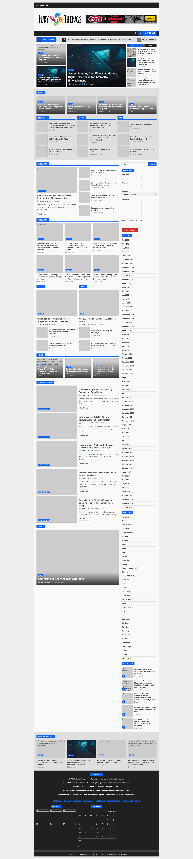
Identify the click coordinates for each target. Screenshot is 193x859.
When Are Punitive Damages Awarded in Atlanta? (99, 303)
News (124, 603)
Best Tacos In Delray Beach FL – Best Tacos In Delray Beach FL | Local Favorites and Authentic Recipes (78, 232)
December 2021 (128, 456)
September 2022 (128, 421)
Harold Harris (44, 201)
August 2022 (126, 425)
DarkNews (112, 854)
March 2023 (126, 397)
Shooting (125, 627)
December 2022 (128, 409)
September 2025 (128, 279)
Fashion (41, 313)
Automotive (42, 191)
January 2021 (127, 495)
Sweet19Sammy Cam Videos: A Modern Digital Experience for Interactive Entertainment (68, 39)
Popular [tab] (149, 45)
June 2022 (125, 433)
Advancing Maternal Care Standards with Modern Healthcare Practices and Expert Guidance (131, 82)
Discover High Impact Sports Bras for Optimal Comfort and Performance (42, 332)
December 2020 (128, 499)
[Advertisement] (121, 19)
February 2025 (127, 307)
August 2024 (126, 330)
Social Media (126, 635)
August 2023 (126, 378)
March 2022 (126, 444)
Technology (126, 647)
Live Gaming (126, 596)
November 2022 (128, 413)
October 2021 (127, 464)
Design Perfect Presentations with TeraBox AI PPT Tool (42, 139)
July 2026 (125, 240)
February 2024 (127, 354)
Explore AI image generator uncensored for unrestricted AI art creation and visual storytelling (42, 126)
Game (124, 548)
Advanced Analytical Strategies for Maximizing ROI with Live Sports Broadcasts (82, 126)
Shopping (125, 631)
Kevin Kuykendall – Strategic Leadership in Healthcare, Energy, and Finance (49, 264)
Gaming (41, 75)
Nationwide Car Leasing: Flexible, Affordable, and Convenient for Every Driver (111, 107)
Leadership (126, 592)
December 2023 (128, 362)
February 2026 (127, 260)
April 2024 (125, 346)
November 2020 (128, 503)
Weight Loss (126, 658)
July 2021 (125, 476)
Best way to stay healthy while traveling (84, 210)
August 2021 (126, 472)
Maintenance (127, 599)
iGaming (125, 572)
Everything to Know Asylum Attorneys (84, 332)
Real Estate (126, 619)
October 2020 (127, 507)
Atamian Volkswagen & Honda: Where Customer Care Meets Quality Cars (56, 180)
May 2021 (125, 484)
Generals (125, 560)
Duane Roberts (76, 84)
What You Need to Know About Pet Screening (123, 151)
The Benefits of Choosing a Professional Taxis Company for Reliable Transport (50, 107)
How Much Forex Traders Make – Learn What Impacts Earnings (133, 39)
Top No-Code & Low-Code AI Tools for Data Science (42, 151)
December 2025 (128, 268)
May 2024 (125, 342)
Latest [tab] (133, 45)
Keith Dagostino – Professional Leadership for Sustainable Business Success (106, 232)
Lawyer (83, 313)
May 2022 (125, 437)
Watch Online (150, 33)
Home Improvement (44, 409)
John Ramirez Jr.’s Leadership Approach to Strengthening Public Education (127, 711)
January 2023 (127, 405)
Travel (40, 102)
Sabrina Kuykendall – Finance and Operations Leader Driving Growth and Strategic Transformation (78, 264)
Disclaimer (77, 800)
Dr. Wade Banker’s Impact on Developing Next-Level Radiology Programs (131, 52)
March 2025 (126, 303)
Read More (42, 214)
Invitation (125, 580)
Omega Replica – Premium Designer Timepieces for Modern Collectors (56, 303)
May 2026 (125, 248)
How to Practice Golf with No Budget (82, 151)
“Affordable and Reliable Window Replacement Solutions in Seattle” (56, 426)
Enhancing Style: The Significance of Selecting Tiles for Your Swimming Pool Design (56, 509)
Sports (124, 639)
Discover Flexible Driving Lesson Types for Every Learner (84, 185)
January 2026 (127, 264)
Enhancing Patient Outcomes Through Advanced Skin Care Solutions (49, 371)
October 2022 (127, 417)
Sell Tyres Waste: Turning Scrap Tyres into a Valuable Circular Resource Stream (106, 264)
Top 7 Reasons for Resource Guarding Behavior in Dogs (123, 139)
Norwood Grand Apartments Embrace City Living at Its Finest (141, 108)
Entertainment (127, 533)
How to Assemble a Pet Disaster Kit (123, 126)
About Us (67, 800)
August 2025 (126, 283)
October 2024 (127, 323)
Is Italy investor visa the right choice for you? (79, 108)
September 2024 (128, 326)
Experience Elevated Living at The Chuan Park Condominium (56, 482)
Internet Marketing (129, 576)
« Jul (78, 846)
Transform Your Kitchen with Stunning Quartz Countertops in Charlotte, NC (56, 454)
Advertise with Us (113, 800)
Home (137, 800)
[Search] (135, 33)
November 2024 (128, 319)
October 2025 (127, 275)
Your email (126, 183)
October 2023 (127, 370)
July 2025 (125, 287)
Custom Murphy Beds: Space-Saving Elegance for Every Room (56, 399)
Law (123, 584)
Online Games (127, 607)
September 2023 (128, 374)
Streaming (126, 643)
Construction (127, 525)
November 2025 (128, 271)
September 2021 (128, 468)
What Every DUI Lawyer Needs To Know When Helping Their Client (84, 345)
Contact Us (57, 800)
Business (41, 239)
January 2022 (127, 452)
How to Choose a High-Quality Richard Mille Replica (42, 345)
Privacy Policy (88, 800)
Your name (126, 175)
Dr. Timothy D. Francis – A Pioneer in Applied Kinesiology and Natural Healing (106, 371)
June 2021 (125, 480)
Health (40, 52)
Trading (125, 651)
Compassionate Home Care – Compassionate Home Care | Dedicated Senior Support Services (77, 370)
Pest (123, 611)
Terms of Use (128, 800)
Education (125, 529)
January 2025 (127, 311)
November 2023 (128, 366)
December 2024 (128, 315)
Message (125, 199)
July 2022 (125, 429)
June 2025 (125, 291)
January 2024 (127, 358)
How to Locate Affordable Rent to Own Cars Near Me (84, 172)
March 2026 (126, 256)
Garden (124, 556)
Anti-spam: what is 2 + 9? (132, 221)
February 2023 (127, 401)
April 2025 (125, 299)
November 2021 (128, 460)
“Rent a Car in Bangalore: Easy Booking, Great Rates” (84, 197)
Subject (125, 191)
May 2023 (125, 389)
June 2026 (125, 244)
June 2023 (125, 385)
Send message (130, 230)
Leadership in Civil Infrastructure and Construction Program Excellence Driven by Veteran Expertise (49, 232)
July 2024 (125, 334)
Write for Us (100, 800)
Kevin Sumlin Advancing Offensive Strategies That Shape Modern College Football (82, 139)
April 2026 (125, 252)
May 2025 (125, 295)
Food (124, 544)
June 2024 (125, 338)
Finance (71, 73)
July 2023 (125, 381)
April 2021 (125, 488)
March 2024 (126, 350)
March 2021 (126, 492)
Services (125, 623)
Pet (123, 615)
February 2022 (127, 448)
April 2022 (125, 440)
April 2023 (125, 393)
